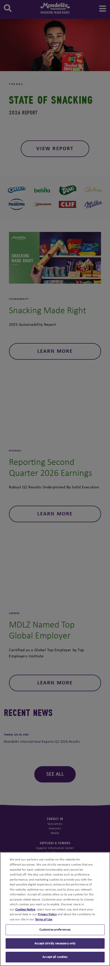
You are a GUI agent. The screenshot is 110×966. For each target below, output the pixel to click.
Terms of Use (43, 919)
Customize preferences (55, 929)
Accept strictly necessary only (55, 943)
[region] (55, 909)
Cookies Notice (25, 909)
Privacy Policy (47, 914)
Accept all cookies (54, 957)
